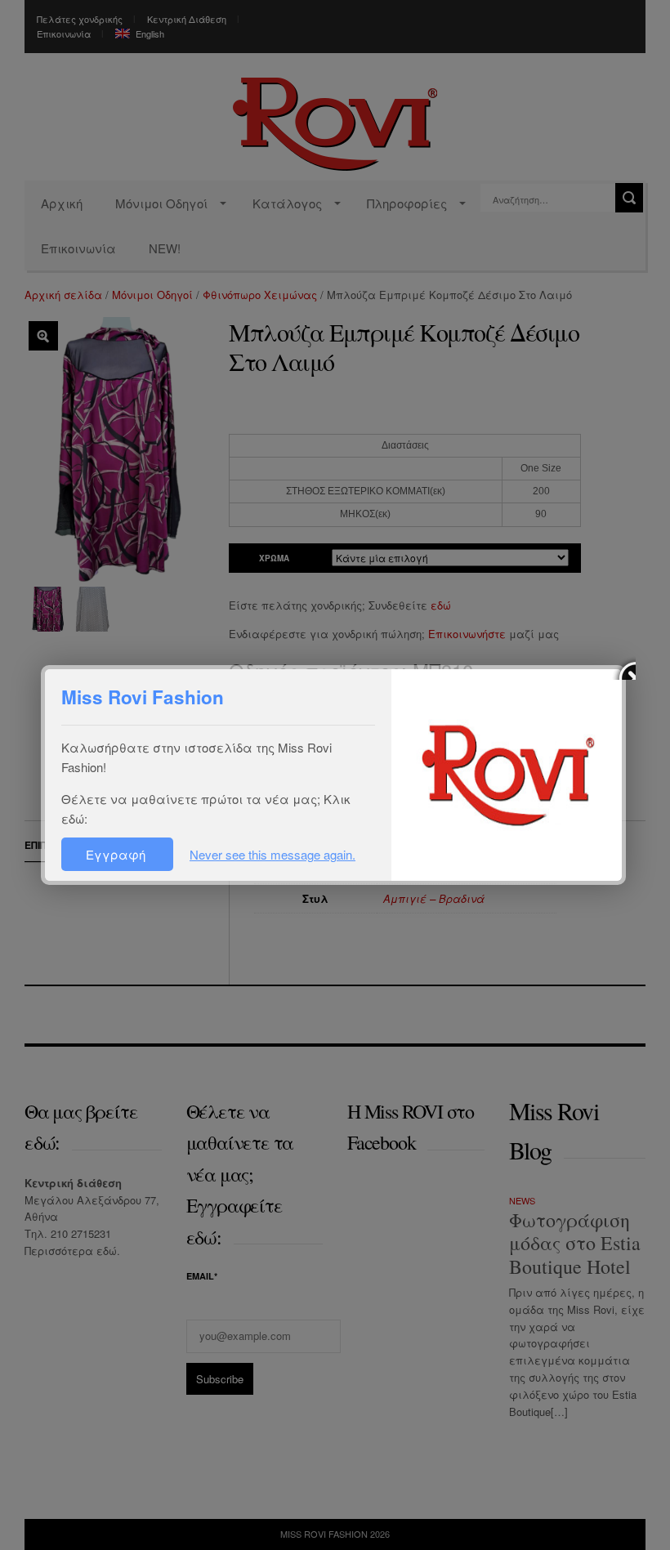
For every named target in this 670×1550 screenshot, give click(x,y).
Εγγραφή (117, 854)
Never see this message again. (272, 854)
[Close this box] (623, 667)
